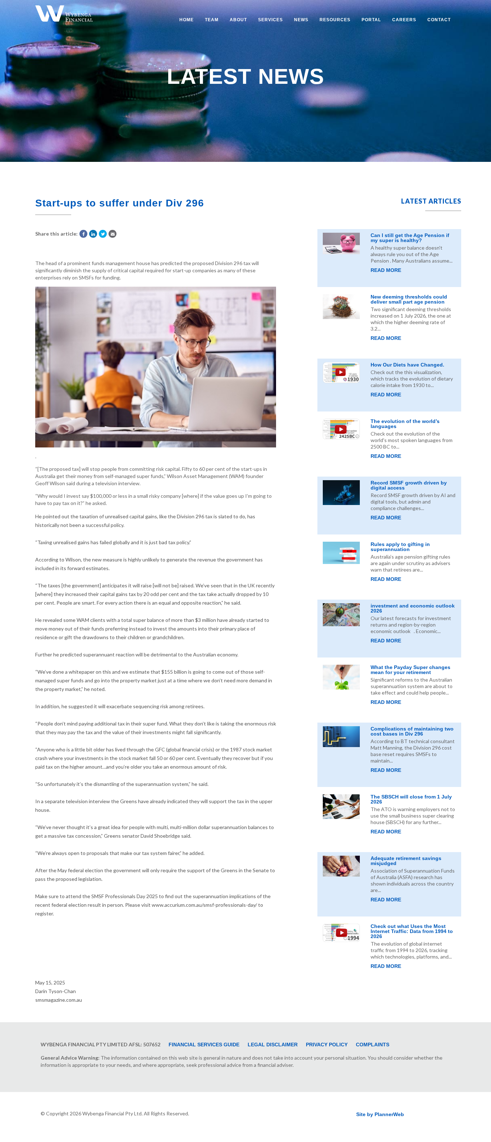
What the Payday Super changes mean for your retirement (410, 669)
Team (212, 19)
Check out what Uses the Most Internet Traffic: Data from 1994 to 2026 (412, 931)
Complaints (372, 1044)
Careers (404, 19)
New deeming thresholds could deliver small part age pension (409, 299)
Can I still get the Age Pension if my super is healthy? (410, 237)
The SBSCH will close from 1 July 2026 (411, 799)
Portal (371, 19)
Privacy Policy (327, 1044)
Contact (439, 19)
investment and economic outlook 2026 (413, 608)
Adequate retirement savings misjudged (406, 860)
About (238, 19)
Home (186, 19)
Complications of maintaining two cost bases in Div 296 (412, 731)
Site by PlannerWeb (380, 1114)
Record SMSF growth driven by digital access (409, 485)
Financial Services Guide (204, 1044)
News (301, 19)
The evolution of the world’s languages (405, 423)
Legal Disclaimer (273, 1044)
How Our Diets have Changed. (407, 365)
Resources (335, 19)
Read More (386, 270)
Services (270, 19)
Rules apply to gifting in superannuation (400, 546)
